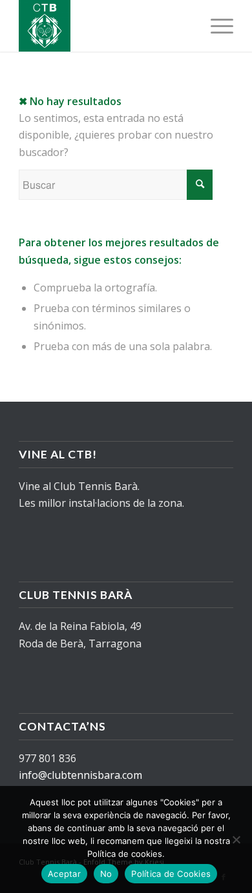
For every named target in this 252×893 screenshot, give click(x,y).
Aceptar (64, 873)
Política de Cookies (171, 873)
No (106, 873)
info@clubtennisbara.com (80, 775)
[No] (235, 839)
